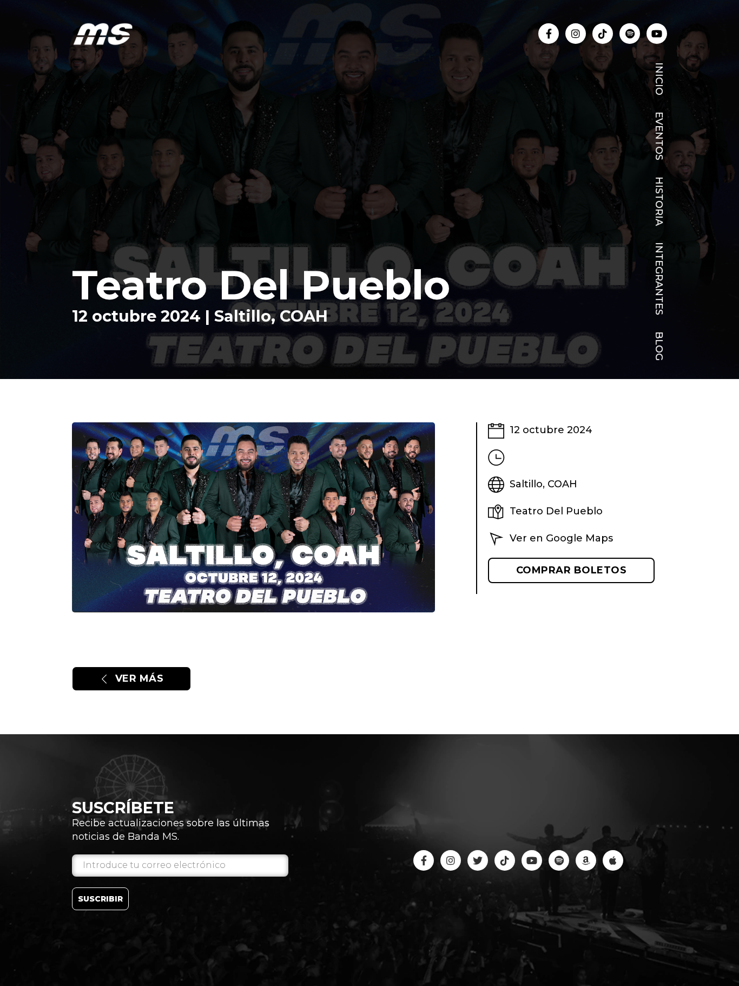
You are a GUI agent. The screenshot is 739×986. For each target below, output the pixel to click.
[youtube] (629, 33)
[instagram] (575, 33)
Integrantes (659, 278)
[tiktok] (602, 33)
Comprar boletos (571, 570)
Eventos (659, 136)
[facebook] (548, 33)
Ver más (139, 678)
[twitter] (477, 860)
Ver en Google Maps (561, 538)
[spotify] (559, 860)
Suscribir (100, 899)
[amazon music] (586, 860)
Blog (659, 346)
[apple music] (613, 860)
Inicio (659, 78)
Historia (659, 201)
